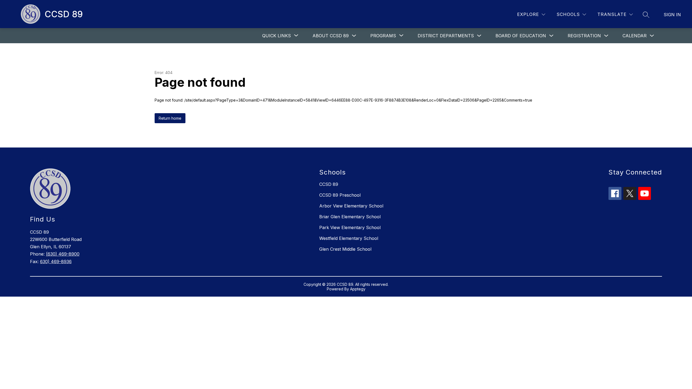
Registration (584, 35)
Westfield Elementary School (348, 238)
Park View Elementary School (350, 227)
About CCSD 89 (330, 35)
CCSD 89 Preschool (340, 195)
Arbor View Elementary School (351, 206)
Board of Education (520, 35)
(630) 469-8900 (62, 254)
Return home (170, 118)
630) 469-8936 (56, 261)
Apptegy (357, 289)
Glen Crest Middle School (345, 249)
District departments (446, 35)
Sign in (672, 14)
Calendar (635, 35)
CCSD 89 (328, 184)
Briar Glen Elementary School (350, 216)
